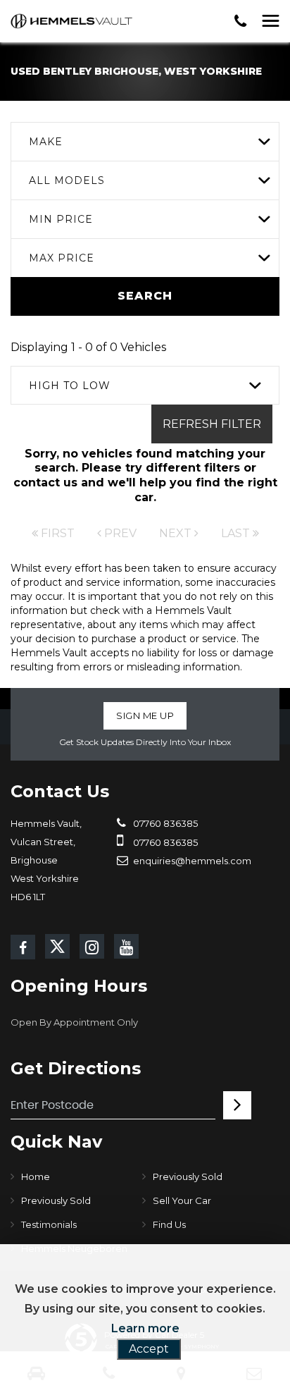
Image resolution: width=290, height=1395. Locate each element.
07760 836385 (164, 823)
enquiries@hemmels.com (191, 860)
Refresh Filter (212, 424)
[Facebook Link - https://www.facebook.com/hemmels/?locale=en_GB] (23, 947)
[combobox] (145, 141)
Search (145, 295)
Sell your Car (182, 1200)
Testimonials (49, 1224)
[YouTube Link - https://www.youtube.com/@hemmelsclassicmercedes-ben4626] (126, 946)
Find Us (169, 1224)
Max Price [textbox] (61, 258)
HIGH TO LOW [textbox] (70, 385)
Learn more (145, 1328)
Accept (149, 1349)
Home (35, 1176)
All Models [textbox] (67, 180)
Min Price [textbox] (61, 219)
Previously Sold (187, 1176)
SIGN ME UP (145, 715)
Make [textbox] (46, 141)
